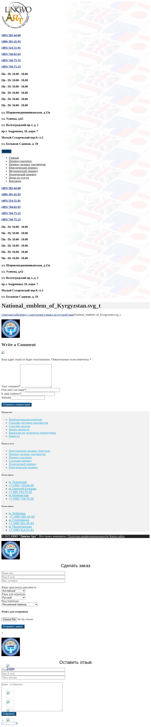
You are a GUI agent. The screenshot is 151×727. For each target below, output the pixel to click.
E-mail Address (11, 393)
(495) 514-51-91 (11, 47)
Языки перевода (19, 429)
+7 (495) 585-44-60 (22, 516)
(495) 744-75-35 (11, 60)
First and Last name (13, 389)
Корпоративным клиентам (25, 419)
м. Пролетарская (20, 526)
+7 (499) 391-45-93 (21, 523)
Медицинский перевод (23, 171)
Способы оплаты (19, 426)
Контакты (15, 181)
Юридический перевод (23, 167)
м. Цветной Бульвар (22, 488)
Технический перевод (22, 174)
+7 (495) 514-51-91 (21, 530)
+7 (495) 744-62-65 (21, 485)
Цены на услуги (19, 177)
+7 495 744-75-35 (20, 492)
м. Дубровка (17, 513)
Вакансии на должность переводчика (32, 432)
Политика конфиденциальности (88, 536)
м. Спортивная (19, 520)
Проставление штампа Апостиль (29, 450)
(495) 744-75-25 (11, 66)
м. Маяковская (19, 495)
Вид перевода (10, 600)
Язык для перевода (13, 594)
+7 (11, 498)
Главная (14, 157)
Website (6, 397)
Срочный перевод (20, 460)
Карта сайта (117, 536)
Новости (14, 436)
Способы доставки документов (28, 422)
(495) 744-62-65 (11, 54)
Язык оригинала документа (18, 587)
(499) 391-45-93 (11, 41)
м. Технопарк (18, 482)
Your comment (10, 386)
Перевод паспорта (20, 161)
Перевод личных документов (27, 164)
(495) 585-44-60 (11, 35)
